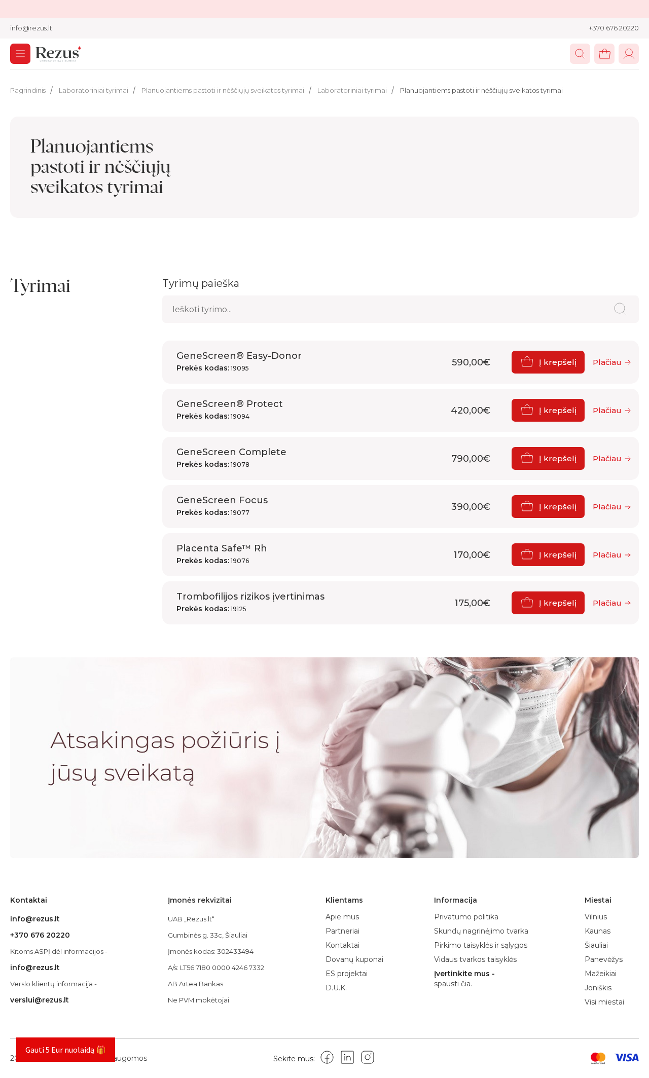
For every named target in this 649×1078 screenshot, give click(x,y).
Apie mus (342, 916)
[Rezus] (58, 55)
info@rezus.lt (31, 28)
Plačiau (607, 362)
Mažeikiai (601, 973)
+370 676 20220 (614, 28)
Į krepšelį (557, 362)
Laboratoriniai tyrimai (93, 90)
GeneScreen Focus (222, 506)
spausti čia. (453, 984)
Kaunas (597, 931)
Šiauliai (596, 945)
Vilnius (596, 916)
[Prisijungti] (629, 54)
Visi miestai (604, 1002)
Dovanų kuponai (354, 959)
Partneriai (342, 931)
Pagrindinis (28, 90)
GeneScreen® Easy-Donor (239, 361)
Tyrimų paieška (200, 283)
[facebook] (327, 1059)
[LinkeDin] (347, 1059)
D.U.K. (336, 987)
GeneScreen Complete (231, 458)
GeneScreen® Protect (229, 409)
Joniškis (598, 987)
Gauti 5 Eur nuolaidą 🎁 (65, 1050)
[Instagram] (367, 1059)
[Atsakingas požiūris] (324, 757)
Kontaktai (342, 945)
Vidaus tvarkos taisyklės (475, 959)
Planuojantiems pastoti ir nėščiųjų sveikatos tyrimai (222, 90)
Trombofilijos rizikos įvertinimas (250, 602)
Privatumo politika (466, 916)
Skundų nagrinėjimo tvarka (481, 931)
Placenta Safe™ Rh (221, 554)
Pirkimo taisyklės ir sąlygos (480, 945)
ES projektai (347, 973)
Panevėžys (604, 959)
